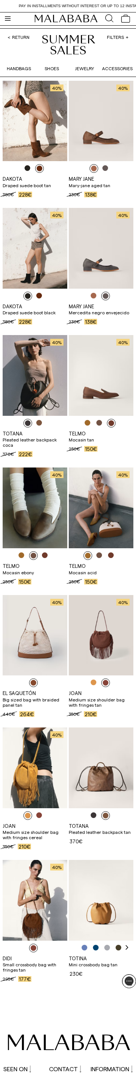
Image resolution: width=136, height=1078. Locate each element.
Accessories (117, 68)
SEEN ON (15, 1068)
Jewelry (84, 68)
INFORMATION (110, 1068)
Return (20, 37)
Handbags (19, 68)
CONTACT (63, 1068)
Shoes (52, 68)
